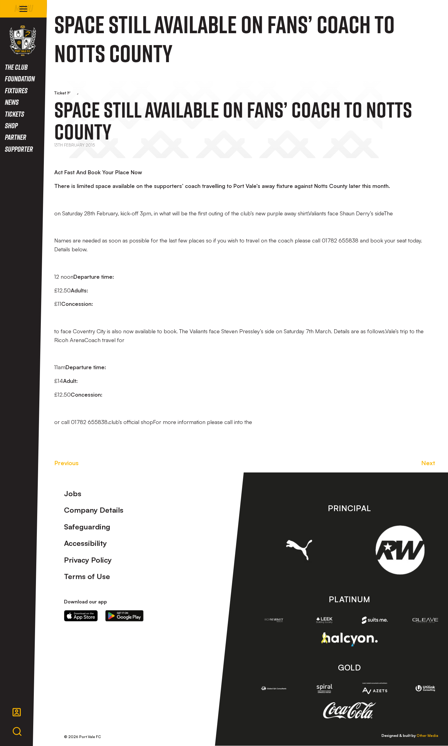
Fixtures (16, 90)
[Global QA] (274, 688)
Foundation (20, 78)
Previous (66, 463)
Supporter (19, 148)
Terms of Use (87, 576)
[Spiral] (324, 688)
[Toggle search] (17, 732)
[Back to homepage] (22, 40)
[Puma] (299, 550)
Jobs (72, 493)
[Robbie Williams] (400, 550)
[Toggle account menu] (17, 712)
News (12, 101)
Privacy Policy (88, 559)
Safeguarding (87, 526)
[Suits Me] (375, 620)
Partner (15, 137)
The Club (16, 66)
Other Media (427, 735)
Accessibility (85, 543)
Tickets (14, 113)
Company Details (93, 509)
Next (428, 463)
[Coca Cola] (349, 711)
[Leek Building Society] (324, 620)
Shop (11, 125)
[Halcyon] (349, 639)
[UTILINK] (425, 688)
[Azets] (375, 688)
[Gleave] (425, 620)
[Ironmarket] (274, 620)
